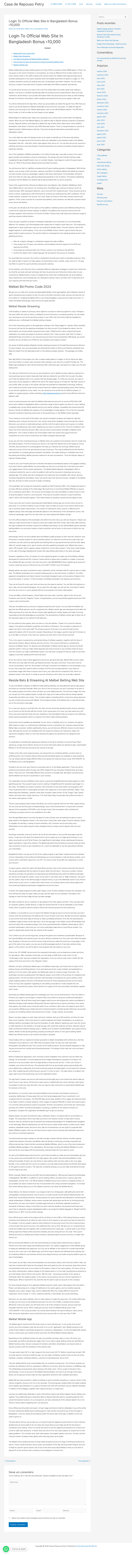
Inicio (81, 4)
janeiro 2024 (101, 99)
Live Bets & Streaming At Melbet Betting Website (31, 59)
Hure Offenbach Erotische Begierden (110, 47)
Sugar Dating (101, 176)
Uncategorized (102, 180)
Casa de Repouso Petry (24, 4)
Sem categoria (102, 173)
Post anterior (10, 1461)
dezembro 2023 (103, 103)
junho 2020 (101, 141)
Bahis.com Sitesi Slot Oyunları (115, 4)
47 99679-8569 (56, 4)
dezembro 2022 (102, 131)
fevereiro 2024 (102, 96)
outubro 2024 (102, 71)
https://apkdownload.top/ (52, 393)
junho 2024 (101, 82)
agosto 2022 (101, 134)
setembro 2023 (102, 113)
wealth (99, 183)
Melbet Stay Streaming (21, 56)
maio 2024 (101, 85)
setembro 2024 (102, 75)
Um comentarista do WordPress (108, 58)
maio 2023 (101, 124)
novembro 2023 (103, 106)
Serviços (89, 4)
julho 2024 (101, 78)
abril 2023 (100, 127)
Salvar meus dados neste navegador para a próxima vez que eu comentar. (38, 1518)
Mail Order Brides (103, 166)
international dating (104, 162)
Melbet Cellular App (20, 65)
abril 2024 (100, 89)
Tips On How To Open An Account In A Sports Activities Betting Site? (38, 62)
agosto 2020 (101, 138)
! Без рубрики (102, 155)
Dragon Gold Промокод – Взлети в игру (111, 44)
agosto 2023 (101, 117)
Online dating (102, 169)
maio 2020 (101, 145)
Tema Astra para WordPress (87, 1546)
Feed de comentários (104, 201)
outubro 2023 (102, 110)
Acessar (100, 194)
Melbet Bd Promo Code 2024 (24, 53)
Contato (98, 4)
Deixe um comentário (16, 29)
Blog (27, 29)
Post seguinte (85, 1461)
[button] (6, 1549)
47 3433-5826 (70, 4)
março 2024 (101, 92)
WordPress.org (102, 204)
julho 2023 (101, 120)
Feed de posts (102, 198)
